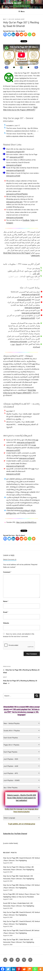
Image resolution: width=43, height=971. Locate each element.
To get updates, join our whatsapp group (21, 824)
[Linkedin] (13, 34)
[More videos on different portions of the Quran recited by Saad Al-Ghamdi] (28, 67)
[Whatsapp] (29, 34)
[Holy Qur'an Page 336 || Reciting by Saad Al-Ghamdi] (36, 67)
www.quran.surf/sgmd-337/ (15, 151)
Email (5, 612)
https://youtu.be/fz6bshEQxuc (26, 522)
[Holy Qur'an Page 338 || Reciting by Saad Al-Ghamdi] (6, 67)
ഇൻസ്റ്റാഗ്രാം (11, 513)
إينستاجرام (36, 347)
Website (6, 623)
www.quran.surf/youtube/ (14, 217)
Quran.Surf (12, 3)
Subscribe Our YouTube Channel (15, 833)
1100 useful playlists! (20, 709)
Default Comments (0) (9, 559)
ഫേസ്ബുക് (25, 510)
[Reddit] (21, 34)
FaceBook (26, 220)
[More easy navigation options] (21, 67)
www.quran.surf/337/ (17, 157)
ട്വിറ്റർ (33, 510)
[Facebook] (5, 34)
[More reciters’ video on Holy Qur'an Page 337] (14, 67)
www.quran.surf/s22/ (13, 176)
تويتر (13, 344)
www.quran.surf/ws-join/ (14, 202)
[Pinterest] (17, 34)
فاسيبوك (18, 344)
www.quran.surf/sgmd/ (14, 165)
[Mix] (25, 34)
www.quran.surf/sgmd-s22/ (15, 170)
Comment (7, 572)
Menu (23, 11)
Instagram (9, 223)
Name (5, 601)
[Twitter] (9, 34)
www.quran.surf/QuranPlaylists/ (17, 194)
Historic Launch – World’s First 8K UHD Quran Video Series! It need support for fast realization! (21, 797)
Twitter (32, 220)
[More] (33, 34)
